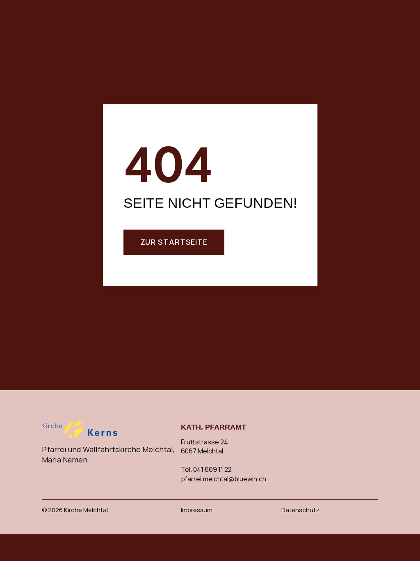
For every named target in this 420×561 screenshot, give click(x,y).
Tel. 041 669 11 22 (206, 469)
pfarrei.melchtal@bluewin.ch (223, 478)
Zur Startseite (174, 242)
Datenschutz (300, 510)
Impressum (196, 510)
